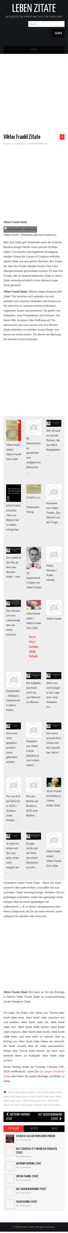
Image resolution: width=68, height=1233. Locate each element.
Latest (34, 1128)
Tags (54, 1128)
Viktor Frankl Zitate (27, 1176)
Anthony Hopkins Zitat (18, 1117)
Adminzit (42, 143)
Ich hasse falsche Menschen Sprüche (35, 1136)
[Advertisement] (34, 88)
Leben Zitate (34, 9)
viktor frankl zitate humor (16, 1096)
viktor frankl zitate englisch (21, 1092)
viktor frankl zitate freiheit (50, 1092)
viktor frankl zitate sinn (34, 1100)
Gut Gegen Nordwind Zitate (50, 1117)
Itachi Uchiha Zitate (26, 1201)
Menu (34, 49)
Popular (13, 1128)
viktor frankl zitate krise (42, 1096)
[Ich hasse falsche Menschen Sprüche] (10, 1138)
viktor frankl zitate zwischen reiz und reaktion (37, 1105)
